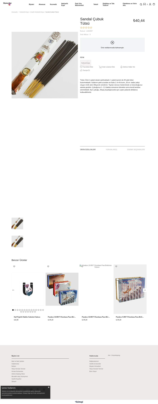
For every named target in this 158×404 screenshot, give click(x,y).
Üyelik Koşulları (16, 379)
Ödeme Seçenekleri (136, 149)
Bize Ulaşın (93, 371)
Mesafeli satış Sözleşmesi (20, 376)
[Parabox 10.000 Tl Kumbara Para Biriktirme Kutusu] (62, 289)
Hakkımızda (15, 364)
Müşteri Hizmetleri (95, 366)
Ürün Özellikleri (88, 149)
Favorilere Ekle (14, 266)
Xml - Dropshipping (114, 355)
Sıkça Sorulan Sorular (18, 369)
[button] (13, 310)
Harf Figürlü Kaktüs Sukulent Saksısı (27, 317)
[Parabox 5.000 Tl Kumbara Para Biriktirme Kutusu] (130, 289)
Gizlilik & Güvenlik (95, 364)
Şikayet (14, 381)
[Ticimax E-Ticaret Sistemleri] (79, 402)
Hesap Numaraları (17, 371)
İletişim (14, 366)
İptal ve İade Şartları (18, 361)
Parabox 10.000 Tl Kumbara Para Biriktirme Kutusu (62, 317)
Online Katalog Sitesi (18, 374)
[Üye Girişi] (150, 4)
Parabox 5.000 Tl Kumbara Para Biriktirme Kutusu (130, 317)
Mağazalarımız (94, 361)
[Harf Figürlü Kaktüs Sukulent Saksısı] (28, 289)
